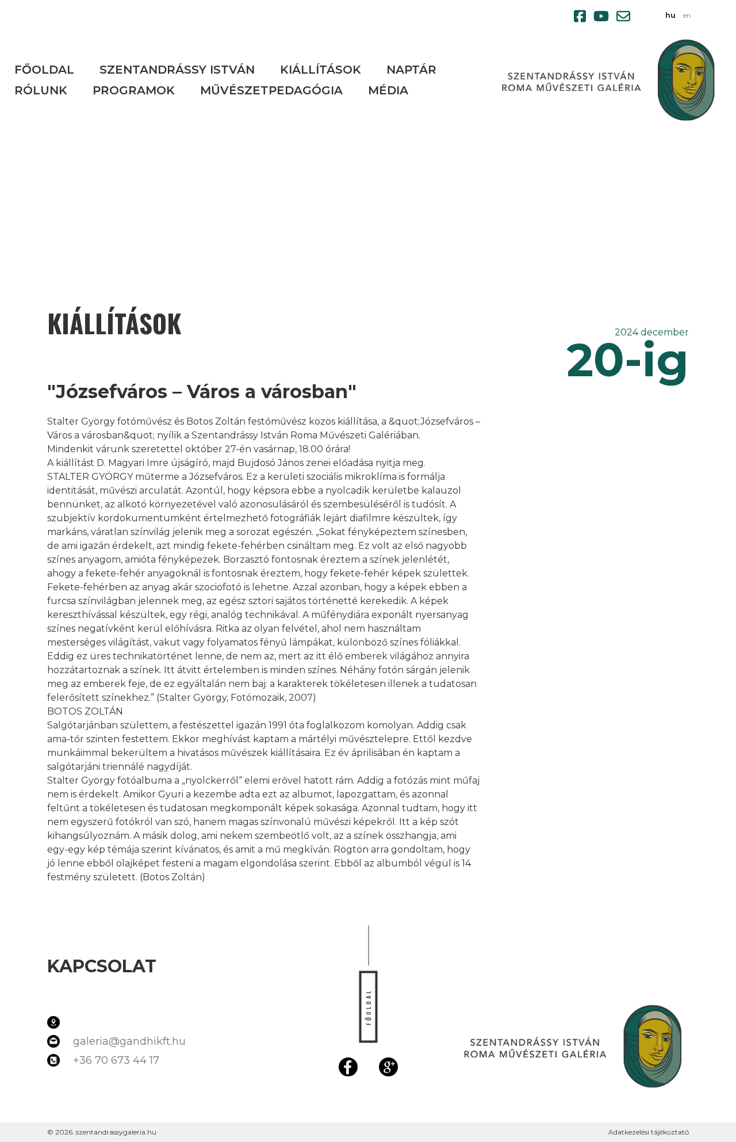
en (687, 15)
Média (388, 90)
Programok (134, 90)
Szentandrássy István (177, 70)
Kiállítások (320, 70)
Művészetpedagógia (271, 90)
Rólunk (40, 90)
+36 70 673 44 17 (116, 1060)
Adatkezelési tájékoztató (648, 1132)
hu (670, 15)
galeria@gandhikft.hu (129, 1041)
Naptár (411, 70)
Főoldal (44, 70)
